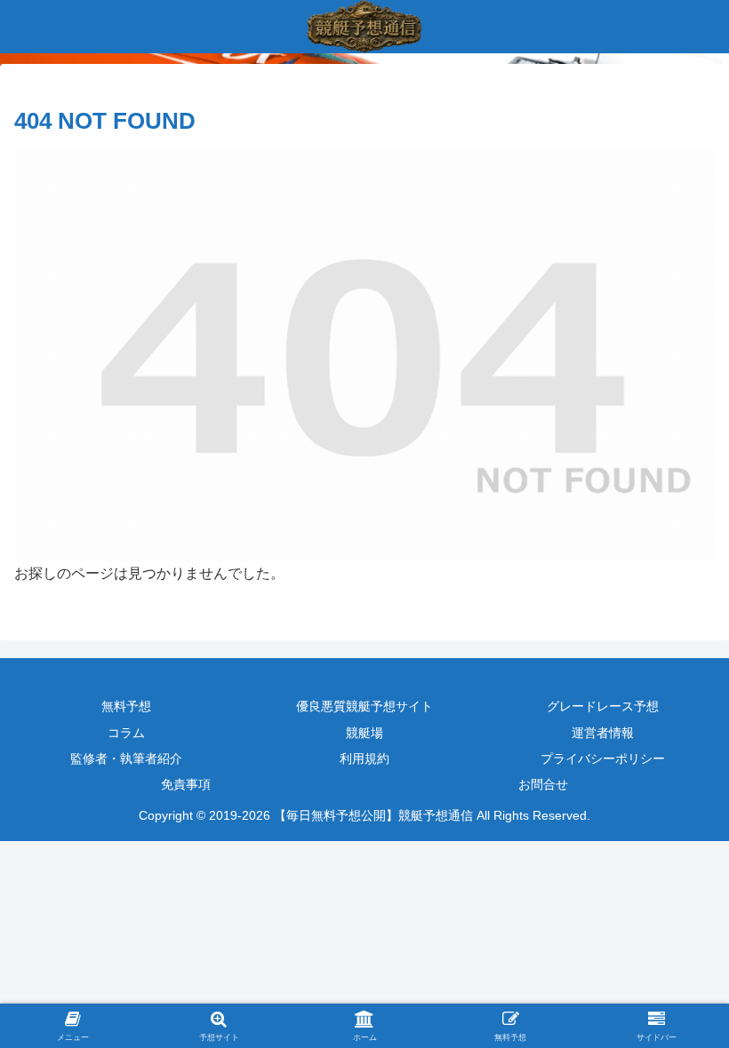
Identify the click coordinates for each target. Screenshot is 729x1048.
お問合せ (543, 784)
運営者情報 (603, 733)
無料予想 (126, 706)
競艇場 (364, 733)
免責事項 (186, 784)
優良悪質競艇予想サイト (364, 706)
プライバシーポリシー (603, 758)
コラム (126, 733)
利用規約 (364, 758)
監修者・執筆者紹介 (126, 758)
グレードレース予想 (603, 706)
